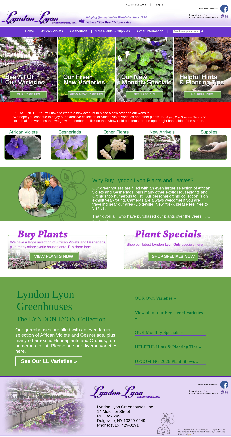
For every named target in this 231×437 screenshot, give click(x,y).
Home (29, 31)
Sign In (160, 4)
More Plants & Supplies (112, 31)
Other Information (150, 31)
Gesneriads (78, 31)
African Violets (52, 31)
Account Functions (136, 4)
